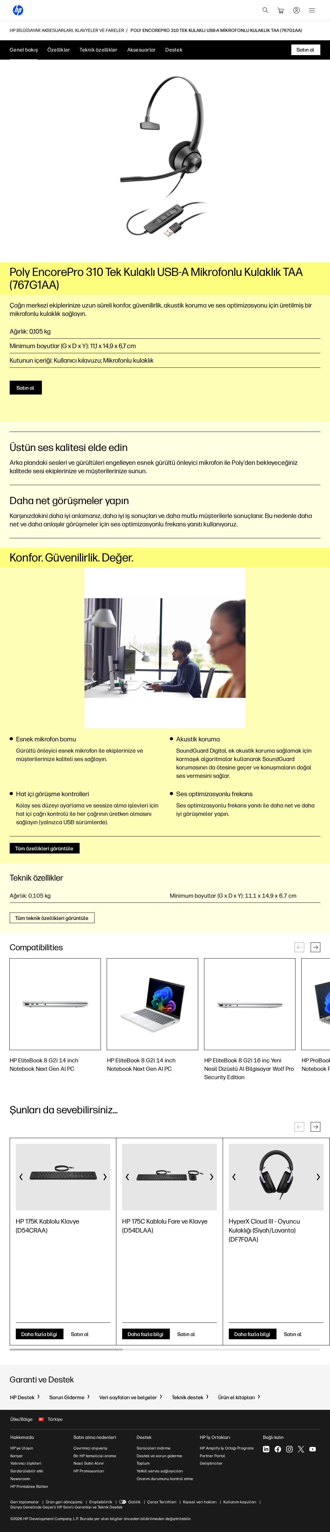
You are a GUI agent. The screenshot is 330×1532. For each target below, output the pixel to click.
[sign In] (296, 10)
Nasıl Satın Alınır (88, 1463)
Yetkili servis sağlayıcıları (160, 1471)
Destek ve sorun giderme (159, 1456)
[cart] (281, 10)
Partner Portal (212, 1456)
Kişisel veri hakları (200, 1502)
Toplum (143, 1463)
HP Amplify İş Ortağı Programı (227, 1448)
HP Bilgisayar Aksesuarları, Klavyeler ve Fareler (67, 30)
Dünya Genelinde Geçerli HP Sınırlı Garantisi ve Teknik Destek (66, 1507)
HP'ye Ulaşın (21, 1448)
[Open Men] (312, 10)
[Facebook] (278, 1449)
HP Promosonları (88, 1471)
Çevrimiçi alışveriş (90, 1448)
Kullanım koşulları (239, 1502)
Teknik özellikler (98, 50)
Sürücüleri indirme (153, 1448)
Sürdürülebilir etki (26, 1471)
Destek (173, 50)
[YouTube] (312, 1449)
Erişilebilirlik (100, 1502)
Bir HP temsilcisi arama (94, 1456)
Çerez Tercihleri (161, 1502)
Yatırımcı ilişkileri (25, 1463)
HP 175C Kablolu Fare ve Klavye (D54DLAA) (165, 1225)
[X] (301, 1449)
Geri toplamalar (24, 1502)
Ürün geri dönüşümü (64, 1502)
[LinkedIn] (266, 1449)
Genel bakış (24, 50)
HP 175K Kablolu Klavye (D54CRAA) (47, 1225)
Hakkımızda (22, 1437)
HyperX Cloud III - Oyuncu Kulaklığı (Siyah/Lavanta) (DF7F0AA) (264, 1230)
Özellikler (58, 50)
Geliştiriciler (211, 1463)
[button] (315, 947)
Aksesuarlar (141, 50)
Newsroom (20, 1479)
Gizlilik (134, 1502)
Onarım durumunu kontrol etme (165, 1479)
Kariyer (16, 1456)
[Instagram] (289, 1449)
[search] (265, 10)
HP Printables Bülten (29, 1486)
